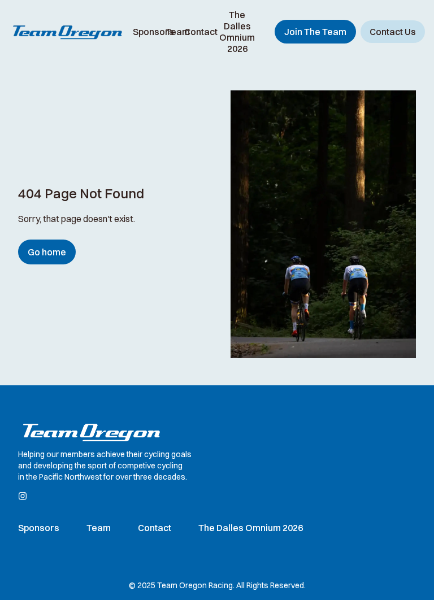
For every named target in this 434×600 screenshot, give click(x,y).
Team (178, 31)
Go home (47, 252)
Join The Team (315, 31)
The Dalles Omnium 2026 (237, 31)
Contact (201, 31)
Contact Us (393, 31)
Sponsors (153, 31)
